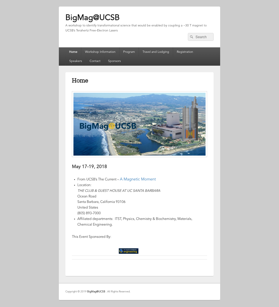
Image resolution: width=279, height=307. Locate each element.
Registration (185, 51)
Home (73, 51)
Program (129, 51)
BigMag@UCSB (92, 18)
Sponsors (114, 61)
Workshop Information (100, 51)
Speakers (75, 61)
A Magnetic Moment (138, 179)
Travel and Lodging (156, 51)
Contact (95, 61)
